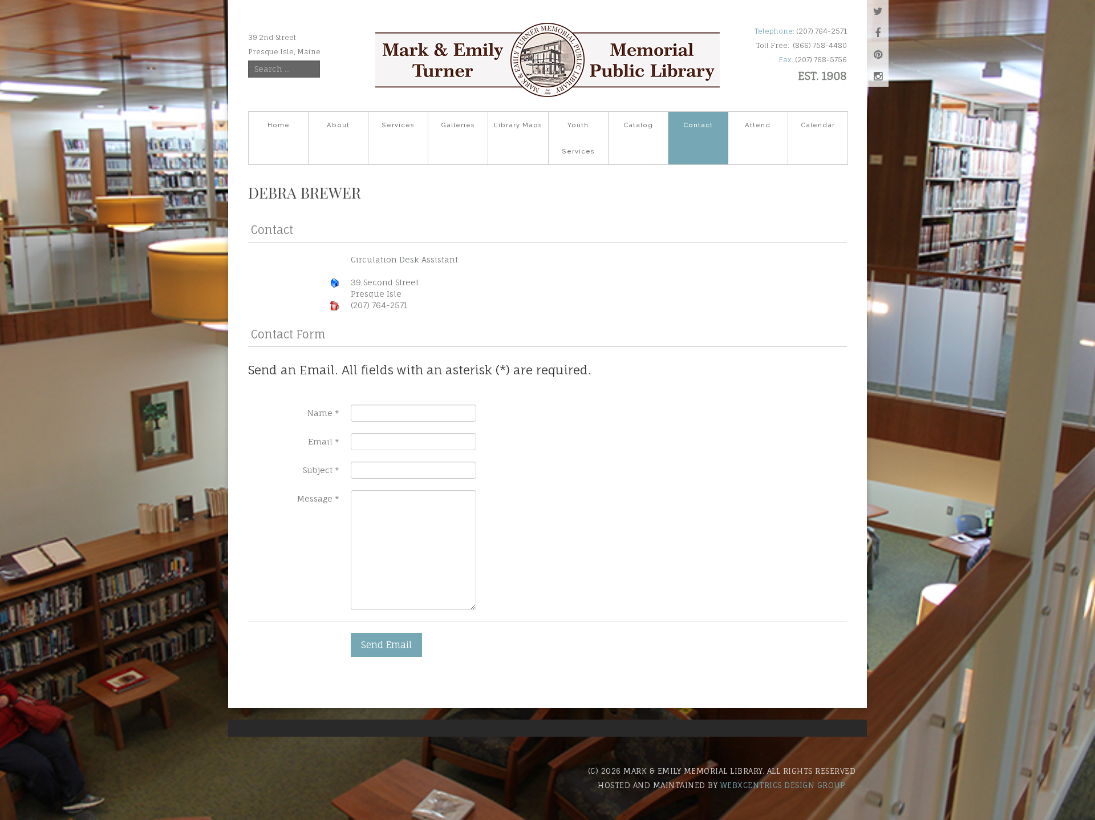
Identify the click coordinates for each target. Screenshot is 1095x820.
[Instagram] (878, 76)
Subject (321, 470)
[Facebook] (878, 32)
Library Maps (518, 125)
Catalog (638, 125)
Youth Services (578, 138)
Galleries (458, 125)
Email (323, 441)
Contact (698, 125)
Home (278, 125)
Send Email (386, 645)
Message (318, 498)
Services (398, 125)
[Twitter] (878, 11)
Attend (757, 125)
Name (323, 413)
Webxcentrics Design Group (783, 785)
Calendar (818, 125)
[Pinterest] (878, 54)
